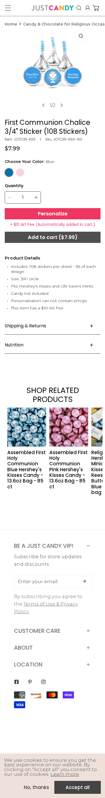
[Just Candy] (53, 7)
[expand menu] (8, 8)
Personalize (52, 213)
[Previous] (43, 105)
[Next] (61, 105)
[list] (53, 71)
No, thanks (36, 787)
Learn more (64, 774)
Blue (9, 172)
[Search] (78, 8)
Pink (20, 172)
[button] (96, 8)
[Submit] (84, 581)
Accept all (78, 787)
